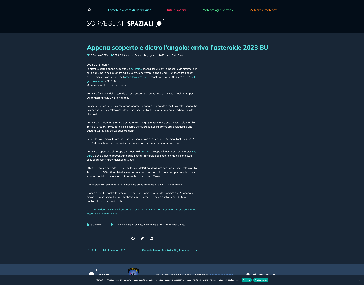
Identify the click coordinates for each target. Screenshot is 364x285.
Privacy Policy (201, 274)
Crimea (138, 55)
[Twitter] (254, 275)
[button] (89, 10)
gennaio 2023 (157, 55)
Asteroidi (129, 55)
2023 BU (118, 55)
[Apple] (267, 275)
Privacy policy (261, 280)
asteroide (136, 68)
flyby (146, 55)
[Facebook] (248, 275)
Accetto (246, 280)
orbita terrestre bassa (137, 77)
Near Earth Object (175, 55)
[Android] (274, 275)
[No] (359, 280)
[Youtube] (261, 275)
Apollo (144, 151)
